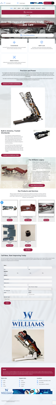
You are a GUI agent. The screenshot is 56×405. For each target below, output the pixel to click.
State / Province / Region (32, 286)
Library (19, 8)
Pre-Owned (27, 8)
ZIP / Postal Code (7, 290)
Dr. (5, 273)
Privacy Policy (12, 401)
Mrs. (30, 273)
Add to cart (28, 245)
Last (29, 269)
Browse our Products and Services (14, 66)
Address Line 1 (6, 279)
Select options (28, 220)
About (15, 8)
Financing (33, 8)
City (4, 286)
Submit (7, 303)
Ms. (42, 273)
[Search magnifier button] (53, 3)
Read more (9, 220)
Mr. (17, 273)
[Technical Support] (18, 3)
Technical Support (22, 3)
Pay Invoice (38, 8)
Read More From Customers (42, 51)
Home (11, 8)
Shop (23, 8)
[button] (2, 202)
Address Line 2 (6, 282)
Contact (43, 8)
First (4, 269)
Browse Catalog (29, 12)
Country (29, 290)
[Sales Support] (4, 3)
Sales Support (8, 3)
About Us (14, 51)
